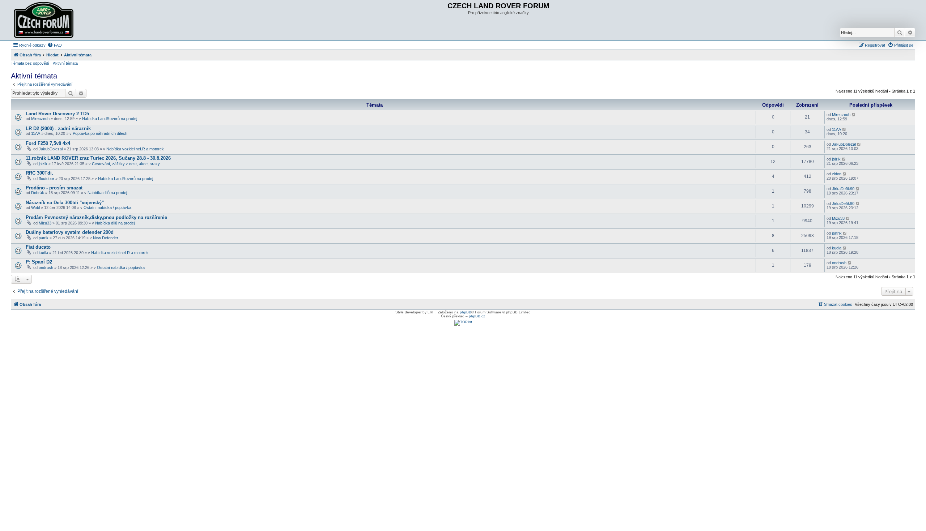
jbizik (43, 164)
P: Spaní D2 (39, 262)
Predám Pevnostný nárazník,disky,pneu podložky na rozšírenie (96, 217)
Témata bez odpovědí (30, 63)
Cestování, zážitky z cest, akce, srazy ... (128, 164)
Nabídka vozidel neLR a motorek (135, 149)
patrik (43, 238)
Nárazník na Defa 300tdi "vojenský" (65, 202)
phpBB (465, 312)
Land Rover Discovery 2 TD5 (57, 113)
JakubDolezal (51, 149)
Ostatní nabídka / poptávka (107, 207)
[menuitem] (54, 45)
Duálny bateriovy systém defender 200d (70, 232)
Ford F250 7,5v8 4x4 (48, 143)
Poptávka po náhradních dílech (100, 133)
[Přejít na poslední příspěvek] (853, 114)
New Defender (105, 238)
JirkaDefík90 (843, 189)
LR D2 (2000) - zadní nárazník (58, 128)
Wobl (35, 207)
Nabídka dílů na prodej (107, 192)
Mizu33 (45, 223)
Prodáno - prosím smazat (54, 187)
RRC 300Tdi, (39, 173)
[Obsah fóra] (44, 20)
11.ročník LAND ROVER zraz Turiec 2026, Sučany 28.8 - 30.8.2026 (98, 158)
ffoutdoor (46, 178)
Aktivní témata (65, 63)
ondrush (46, 267)
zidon (836, 174)
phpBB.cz (477, 316)
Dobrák (37, 192)
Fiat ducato (38, 247)
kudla (43, 252)
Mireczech (40, 118)
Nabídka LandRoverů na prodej (109, 118)
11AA (35, 133)
